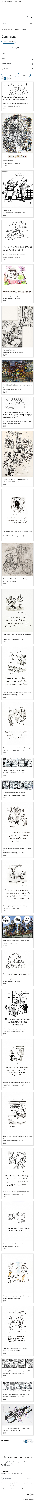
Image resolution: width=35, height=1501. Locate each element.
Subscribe (28, 1478)
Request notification (9, 42)
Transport (16, 29)
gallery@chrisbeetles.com (8, 1464)
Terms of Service (7, 1485)
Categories (9, 29)
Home (3, 29)
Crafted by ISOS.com (28, 1499)
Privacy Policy (30, 1483)
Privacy (24, 1489)
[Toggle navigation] (31, 16)
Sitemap (29, 1489)
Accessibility (18, 1489)
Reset (24, 75)
